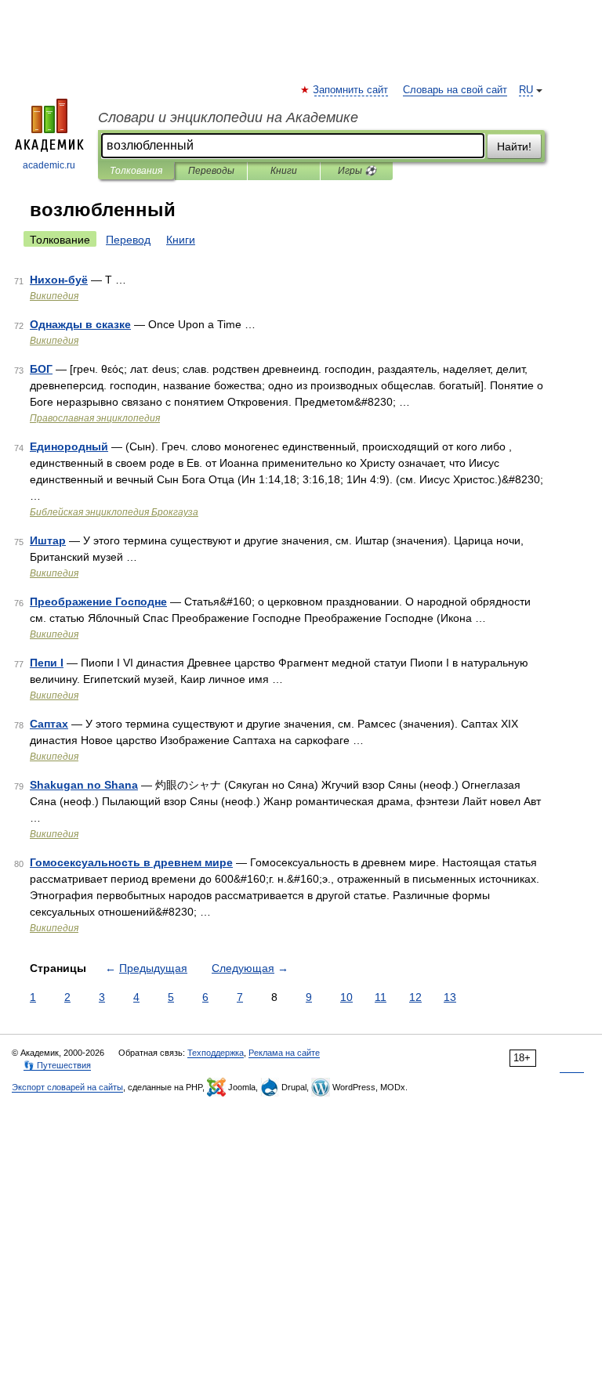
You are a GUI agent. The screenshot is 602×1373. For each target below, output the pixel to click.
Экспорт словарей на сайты (67, 1087)
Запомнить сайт (351, 90)
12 (415, 997)
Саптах (49, 723)
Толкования (136, 170)
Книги (283, 170)
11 (380, 997)
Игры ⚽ (357, 170)
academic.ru (49, 165)
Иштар (48, 540)
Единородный (69, 446)
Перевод (128, 239)
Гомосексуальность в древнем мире (131, 862)
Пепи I (46, 662)
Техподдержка (215, 1052)
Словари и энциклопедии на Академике (228, 117)
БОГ (41, 369)
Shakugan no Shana (84, 785)
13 (450, 997)
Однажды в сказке (80, 324)
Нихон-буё (59, 279)
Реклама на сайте (284, 1052)
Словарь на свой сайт (455, 90)
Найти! (514, 146)
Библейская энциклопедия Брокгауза (114, 512)
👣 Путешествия (57, 1065)
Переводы (211, 170)
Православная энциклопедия (95, 418)
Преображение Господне (98, 601)
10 (346, 997)
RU (526, 90)
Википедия (54, 296)
